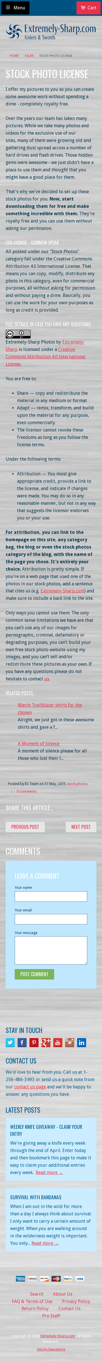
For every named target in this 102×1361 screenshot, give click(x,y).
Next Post (81, 826)
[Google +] (45, 1042)
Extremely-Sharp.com (62, 591)
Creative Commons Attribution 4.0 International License (46, 357)
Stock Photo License (56, 55)
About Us (62, 1294)
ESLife (29, 55)
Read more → (49, 1172)
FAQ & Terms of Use (32, 1301)
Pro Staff (51, 1316)
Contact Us (69, 1308)
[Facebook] (22, 1042)
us (46, 678)
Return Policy (35, 1308)
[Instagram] (69, 1042)
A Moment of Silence (39, 743)
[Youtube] (57, 1042)
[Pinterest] (34, 1042)
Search (36, 1294)
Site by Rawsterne (51, 1349)
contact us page (30, 1087)
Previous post (25, 826)
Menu (18, 7)
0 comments (27, 791)
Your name (23, 887)
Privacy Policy (76, 1301)
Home (14, 55)
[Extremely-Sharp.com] (51, 30)
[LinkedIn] (81, 1042)
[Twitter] (10, 1042)
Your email (23, 910)
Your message (26, 933)
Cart (92, 7)
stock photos (77, 784)
